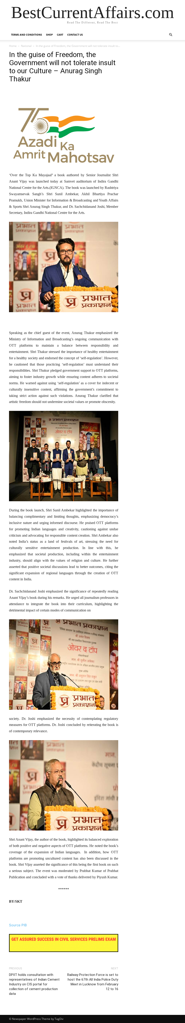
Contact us (75, 34)
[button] (170, 35)
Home (13, 46)
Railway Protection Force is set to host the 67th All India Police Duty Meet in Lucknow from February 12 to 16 (92, 982)
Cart (60, 34)
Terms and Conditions (26, 34)
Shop (49, 34)
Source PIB (18, 925)
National (26, 46)
